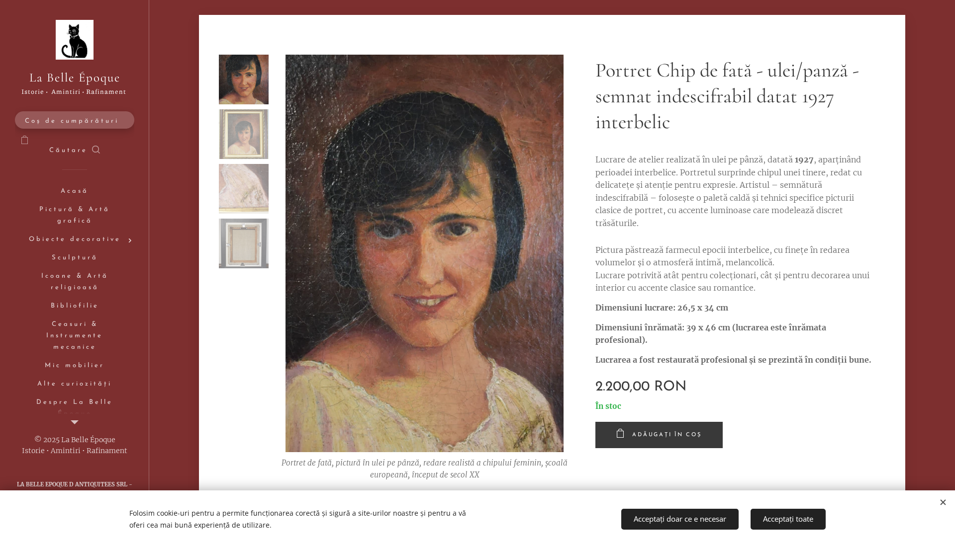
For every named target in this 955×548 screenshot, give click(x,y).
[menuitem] (74, 191)
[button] (74, 150)
